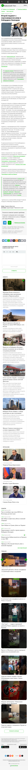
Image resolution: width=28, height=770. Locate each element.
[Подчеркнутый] (10, 252)
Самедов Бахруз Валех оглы (11, 502)
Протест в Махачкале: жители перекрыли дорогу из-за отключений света (13, 651)
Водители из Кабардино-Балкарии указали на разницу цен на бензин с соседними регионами (13, 349)
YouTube (19, 195)
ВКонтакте (17, 191)
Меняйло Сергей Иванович (11, 483)
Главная (3, 11)
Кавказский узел (11, 56)
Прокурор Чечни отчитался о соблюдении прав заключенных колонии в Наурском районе (12, 294)
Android (20, 178)
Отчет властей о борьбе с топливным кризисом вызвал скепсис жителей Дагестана (13, 379)
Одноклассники (7, 193)
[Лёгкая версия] (7, 1)
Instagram (11, 191)
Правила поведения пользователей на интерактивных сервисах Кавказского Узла (14, 760)
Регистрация (14, 266)
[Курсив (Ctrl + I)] (7, 252)
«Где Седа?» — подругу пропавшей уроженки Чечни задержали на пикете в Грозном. (12, 625)
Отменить (14, 270)
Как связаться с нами (11, 744)
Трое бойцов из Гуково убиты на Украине (13, 525)
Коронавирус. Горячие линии (9, 161)
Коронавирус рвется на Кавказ (9, 174)
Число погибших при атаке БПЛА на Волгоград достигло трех (12, 513)
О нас (2, 744)
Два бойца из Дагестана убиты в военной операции (13, 519)
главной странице (9, 70)
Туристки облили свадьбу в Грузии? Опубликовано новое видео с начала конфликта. (11, 678)
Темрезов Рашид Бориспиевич (11, 465)
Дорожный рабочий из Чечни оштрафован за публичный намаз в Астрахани (13, 570)
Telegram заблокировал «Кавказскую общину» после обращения (11, 702)
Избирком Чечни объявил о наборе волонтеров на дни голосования (13, 412)
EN (4, 1)
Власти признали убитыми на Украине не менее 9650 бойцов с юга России (13, 324)
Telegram (17, 185)
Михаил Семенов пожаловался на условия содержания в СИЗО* (12, 429)
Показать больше (14, 731)
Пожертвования (23, 744)
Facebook (5, 191)
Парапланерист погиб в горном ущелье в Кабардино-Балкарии (13, 531)
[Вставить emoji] (16, 252)
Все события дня (22, 548)
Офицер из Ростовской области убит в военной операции (12, 544)
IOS (23, 178)
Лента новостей (10, 11)
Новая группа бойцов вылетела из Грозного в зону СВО (14, 538)
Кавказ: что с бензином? (9, 9)
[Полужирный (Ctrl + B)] (4, 252)
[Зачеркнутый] (13, 252)
